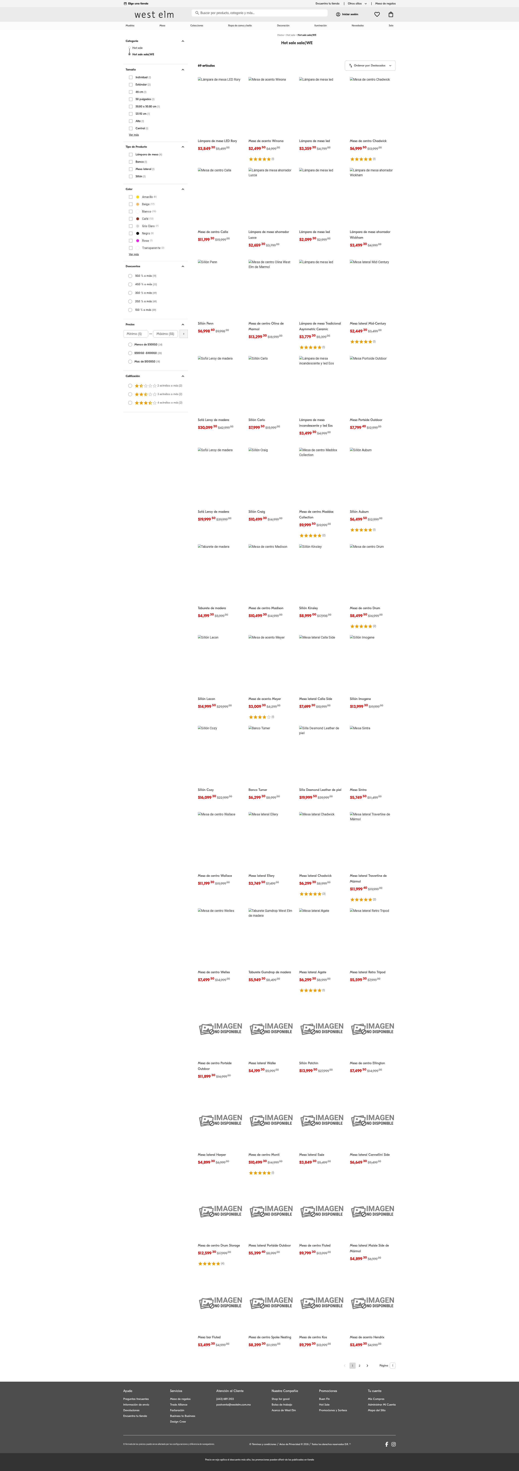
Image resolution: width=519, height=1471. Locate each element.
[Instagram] (393, 1444)
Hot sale (137, 48)
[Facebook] (386, 1444)
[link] (221, 117)
